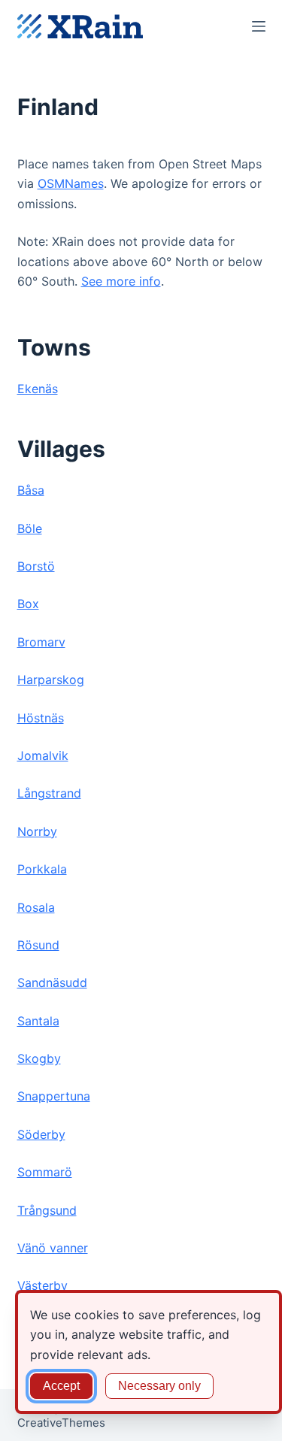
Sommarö (44, 1171)
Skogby (39, 1058)
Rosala (36, 907)
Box (28, 603)
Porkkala (42, 868)
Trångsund (47, 1210)
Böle (29, 528)
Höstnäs (40, 717)
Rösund (38, 944)
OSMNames (71, 183)
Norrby (37, 831)
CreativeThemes (61, 1422)
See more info (121, 281)
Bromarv (41, 641)
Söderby (41, 1134)
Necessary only (159, 1385)
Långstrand (49, 793)
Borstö (36, 566)
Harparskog (50, 679)
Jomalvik (42, 755)
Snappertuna (53, 1095)
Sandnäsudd (52, 982)
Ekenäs (37, 388)
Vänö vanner (52, 1247)
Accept (61, 1385)
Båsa (30, 490)
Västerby (42, 1285)
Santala (38, 1020)
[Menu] (258, 26)
